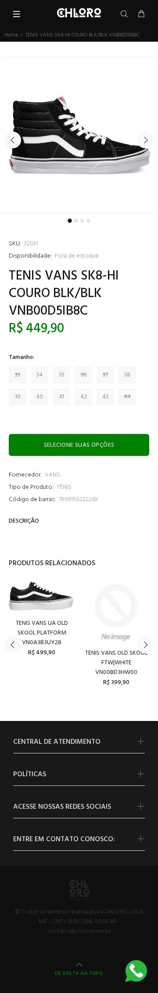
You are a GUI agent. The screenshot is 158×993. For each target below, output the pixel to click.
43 (105, 397)
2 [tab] (76, 221)
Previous (12, 140)
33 (17, 375)
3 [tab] (82, 221)
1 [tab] (70, 221)
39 (18, 397)
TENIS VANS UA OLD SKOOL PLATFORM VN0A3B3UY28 (42, 633)
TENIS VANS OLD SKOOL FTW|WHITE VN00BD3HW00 (116, 663)
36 (83, 375)
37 (105, 375)
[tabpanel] (79, 135)
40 (39, 397)
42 (83, 397)
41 (61, 397)
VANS (52, 475)
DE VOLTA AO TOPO (79, 973)
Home (11, 35)
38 (127, 375)
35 (62, 375)
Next (145, 140)
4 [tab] (88, 221)
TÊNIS (64, 487)
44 (127, 397)
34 (39, 375)
